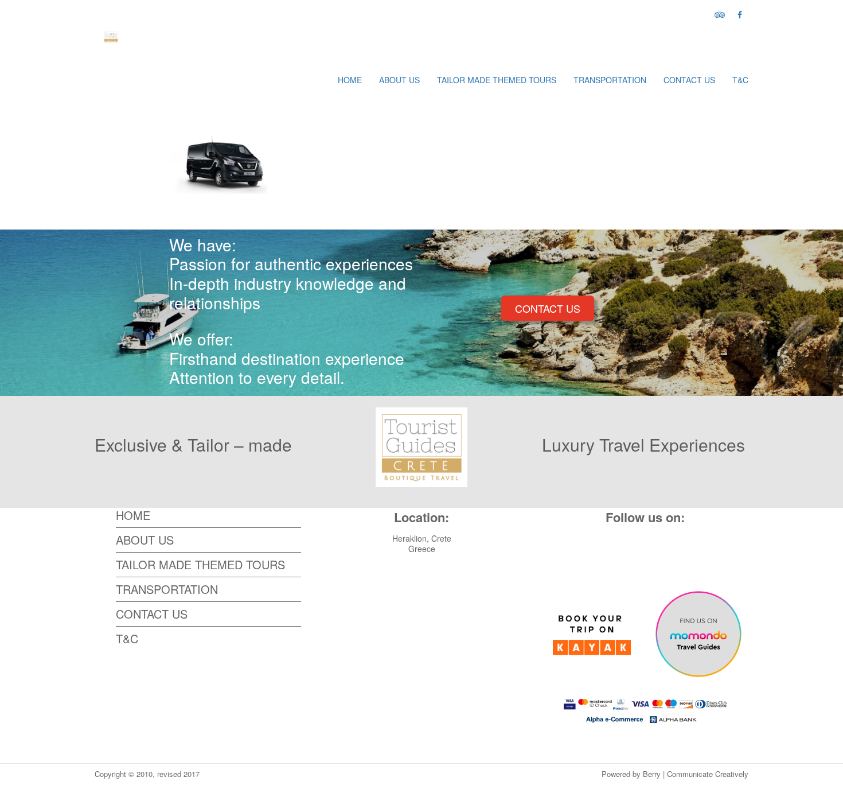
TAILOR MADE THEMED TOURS (496, 80)
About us (399, 80)
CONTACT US (547, 308)
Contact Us (689, 80)
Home (350, 80)
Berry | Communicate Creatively (695, 773)
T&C (740, 80)
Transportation (609, 80)
